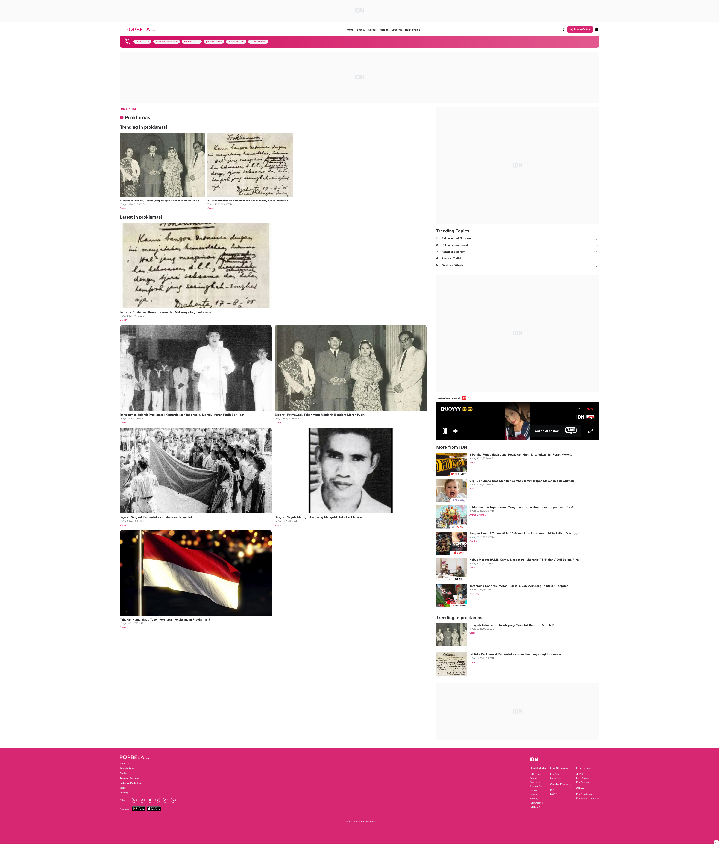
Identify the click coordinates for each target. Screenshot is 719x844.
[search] (562, 29)
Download (125, 809)
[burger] (597, 29)
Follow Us (125, 800)
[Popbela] (141, 29)
